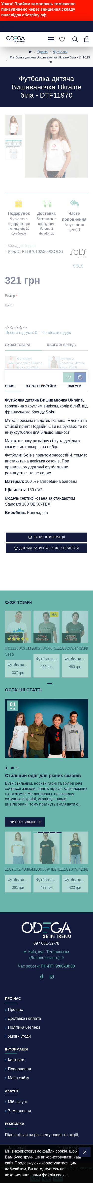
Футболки (60, 52)
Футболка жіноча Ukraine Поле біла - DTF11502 (18, 880)
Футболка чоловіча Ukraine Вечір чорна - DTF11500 (46, 880)
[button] (43, 683)
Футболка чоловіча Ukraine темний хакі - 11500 (75, 659)
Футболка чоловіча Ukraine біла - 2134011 (29, 363)
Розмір (10, 295)
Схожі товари (17, 345)
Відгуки (74, 386)
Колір (9, 305)
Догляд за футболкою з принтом (49, 548)
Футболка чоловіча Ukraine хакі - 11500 (72, 363)
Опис (9, 386)
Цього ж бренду (61, 345)
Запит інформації (49, 537)
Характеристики (41, 386)
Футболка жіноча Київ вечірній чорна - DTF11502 (75, 880)
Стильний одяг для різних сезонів (43, 775)
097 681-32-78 (46, 943)
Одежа (42, 52)
